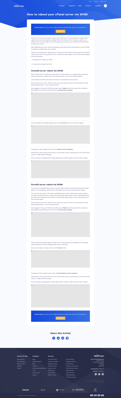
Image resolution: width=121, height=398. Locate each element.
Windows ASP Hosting (72, 366)
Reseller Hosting (52, 366)
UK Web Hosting (52, 359)
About (34, 359)
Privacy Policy (36, 372)
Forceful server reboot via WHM (42, 64)
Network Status (21, 363)
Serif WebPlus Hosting (72, 368)
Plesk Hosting (69, 363)
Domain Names (52, 368)
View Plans (60, 31)
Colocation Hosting (71, 377)
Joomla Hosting (70, 372)
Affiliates (19, 366)
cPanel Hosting (70, 359)
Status (90, 1)
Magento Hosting (52, 363)
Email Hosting (51, 372)
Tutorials (34, 366)
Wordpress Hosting (53, 361)
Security (34, 375)
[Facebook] (96, 374)
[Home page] (19, 5)
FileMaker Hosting (70, 361)
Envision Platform (37, 361)
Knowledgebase (21, 361)
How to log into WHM (51, 85)
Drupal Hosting (70, 370)
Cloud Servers (51, 370)
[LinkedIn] (103, 374)
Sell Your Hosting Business (39, 368)
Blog (33, 363)
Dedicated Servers (70, 375)
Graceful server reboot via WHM (42, 60)
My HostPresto (21, 359)
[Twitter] (99, 374)
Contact (19, 368)
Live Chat (104, 1)
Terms (34, 370)
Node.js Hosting (52, 375)
